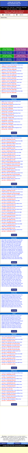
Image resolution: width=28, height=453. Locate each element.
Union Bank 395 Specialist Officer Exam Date (11, 242)
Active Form (6, 7)
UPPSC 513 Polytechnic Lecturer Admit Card (11, 279)
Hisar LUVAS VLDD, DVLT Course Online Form (11, 336)
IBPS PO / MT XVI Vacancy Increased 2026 (10, 245)
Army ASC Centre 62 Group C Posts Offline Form (11, 390)
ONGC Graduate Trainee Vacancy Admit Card (11, 284)
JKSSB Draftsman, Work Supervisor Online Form (12, 73)
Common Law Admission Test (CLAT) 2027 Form (11, 362)
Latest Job (12, 7)
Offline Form (18, 7)
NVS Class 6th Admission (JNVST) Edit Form (10, 350)
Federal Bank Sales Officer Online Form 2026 (11, 152)
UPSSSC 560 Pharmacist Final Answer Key (10, 300)
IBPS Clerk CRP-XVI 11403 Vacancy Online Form (12, 172)
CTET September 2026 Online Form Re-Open (11, 155)
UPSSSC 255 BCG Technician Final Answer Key (11, 302)
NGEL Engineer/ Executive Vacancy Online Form (12, 167)
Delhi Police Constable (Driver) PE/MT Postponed (12, 252)
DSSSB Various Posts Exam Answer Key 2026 (11, 305)
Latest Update (14, 63)
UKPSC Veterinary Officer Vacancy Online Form (11, 229)
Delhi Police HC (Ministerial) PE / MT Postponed (11, 250)
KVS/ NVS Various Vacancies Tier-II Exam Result (12, 320)
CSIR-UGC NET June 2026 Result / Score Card (11, 82)
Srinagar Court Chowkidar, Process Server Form (11, 79)
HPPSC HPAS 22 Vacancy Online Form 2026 (10, 226)
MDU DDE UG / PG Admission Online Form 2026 (11, 353)
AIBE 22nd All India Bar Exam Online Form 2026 (11, 339)
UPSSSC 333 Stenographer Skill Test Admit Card (11, 278)
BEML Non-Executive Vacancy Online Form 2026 (11, 91)
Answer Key (14, 8)
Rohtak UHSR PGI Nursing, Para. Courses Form (11, 359)
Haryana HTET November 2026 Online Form (11, 113)
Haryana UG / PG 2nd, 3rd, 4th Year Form (10, 348)
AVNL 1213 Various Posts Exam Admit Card (10, 268)
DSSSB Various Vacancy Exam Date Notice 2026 (11, 258)
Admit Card (9, 8)
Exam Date (24, 7)
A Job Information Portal (14, 5)
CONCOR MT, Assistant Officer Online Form (10, 121)
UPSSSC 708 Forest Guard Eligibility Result (10, 322)
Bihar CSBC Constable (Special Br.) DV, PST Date (12, 240)
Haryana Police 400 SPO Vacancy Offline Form (11, 387)
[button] (13, 7)
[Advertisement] (14, 33)
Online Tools (13, 11)
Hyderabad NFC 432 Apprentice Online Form (11, 218)
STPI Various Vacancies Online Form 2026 (10, 200)
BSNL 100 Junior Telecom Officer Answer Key (11, 70)
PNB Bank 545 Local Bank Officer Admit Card (11, 267)
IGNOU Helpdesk (8, 12)
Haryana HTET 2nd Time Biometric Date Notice (11, 248)
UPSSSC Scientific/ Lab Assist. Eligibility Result (11, 323)
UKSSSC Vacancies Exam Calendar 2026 (10, 255)
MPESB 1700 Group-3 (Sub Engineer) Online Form (12, 65)
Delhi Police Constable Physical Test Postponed (11, 249)
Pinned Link (6, 11)
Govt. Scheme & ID (20, 11)
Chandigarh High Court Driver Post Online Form (11, 206)
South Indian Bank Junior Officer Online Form (11, 175)
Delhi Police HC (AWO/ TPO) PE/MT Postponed (11, 253)
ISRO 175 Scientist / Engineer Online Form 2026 (11, 149)
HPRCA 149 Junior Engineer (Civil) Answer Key (11, 306)
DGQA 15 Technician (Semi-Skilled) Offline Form (12, 396)
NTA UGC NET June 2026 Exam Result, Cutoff (11, 318)
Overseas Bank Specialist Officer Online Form (11, 146)
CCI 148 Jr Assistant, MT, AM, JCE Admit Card (11, 280)
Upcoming (14, 99)
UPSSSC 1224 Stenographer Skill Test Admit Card (12, 276)
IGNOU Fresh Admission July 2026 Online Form (11, 342)
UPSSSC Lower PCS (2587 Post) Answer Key (10, 297)
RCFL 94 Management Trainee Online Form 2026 (12, 164)
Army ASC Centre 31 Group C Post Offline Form (11, 203)
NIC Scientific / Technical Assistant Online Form (12, 118)
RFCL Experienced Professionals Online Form (11, 215)
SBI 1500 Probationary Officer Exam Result (10, 319)
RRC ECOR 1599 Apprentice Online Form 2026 (11, 220)
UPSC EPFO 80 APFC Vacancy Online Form (10, 169)
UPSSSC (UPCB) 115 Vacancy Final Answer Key (11, 301)
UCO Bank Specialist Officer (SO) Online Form (11, 88)
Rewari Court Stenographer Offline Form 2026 (11, 212)
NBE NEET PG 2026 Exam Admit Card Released (11, 275)
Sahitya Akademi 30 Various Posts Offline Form (11, 384)
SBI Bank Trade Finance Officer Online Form (11, 143)
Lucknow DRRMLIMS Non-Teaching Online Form (12, 115)
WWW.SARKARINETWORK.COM (14, 3)
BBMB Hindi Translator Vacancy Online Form (11, 101)
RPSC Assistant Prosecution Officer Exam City (11, 274)
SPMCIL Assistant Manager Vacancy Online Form (12, 161)
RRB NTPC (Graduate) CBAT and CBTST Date (11, 244)
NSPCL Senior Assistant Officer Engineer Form (11, 127)
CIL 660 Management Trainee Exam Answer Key (12, 67)
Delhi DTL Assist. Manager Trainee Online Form (11, 124)
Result (20, 8)
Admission (14, 334)
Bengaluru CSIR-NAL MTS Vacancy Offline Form (11, 393)
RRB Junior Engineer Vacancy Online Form (10, 178)
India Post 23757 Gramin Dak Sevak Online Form (12, 110)
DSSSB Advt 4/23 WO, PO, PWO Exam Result (11, 326)
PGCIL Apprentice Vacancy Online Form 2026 (11, 158)
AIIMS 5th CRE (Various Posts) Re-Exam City (11, 282)
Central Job (14, 136)
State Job (14, 187)
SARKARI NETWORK (14, 2)
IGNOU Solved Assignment (17, 12)
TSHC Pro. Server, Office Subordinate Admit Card (12, 286)
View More (14, 96)
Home (2, 7)
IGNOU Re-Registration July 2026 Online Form (11, 345)
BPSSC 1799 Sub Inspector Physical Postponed (11, 241)
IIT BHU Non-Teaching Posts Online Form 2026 (11, 223)
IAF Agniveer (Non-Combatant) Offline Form (11, 399)
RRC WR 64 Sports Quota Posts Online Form (10, 104)
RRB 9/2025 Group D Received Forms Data (10, 254)
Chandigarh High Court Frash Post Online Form (11, 209)
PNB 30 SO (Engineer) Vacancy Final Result (10, 85)
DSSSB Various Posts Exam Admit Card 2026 (11, 270)
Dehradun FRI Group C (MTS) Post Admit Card (11, 272)
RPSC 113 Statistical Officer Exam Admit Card (11, 271)
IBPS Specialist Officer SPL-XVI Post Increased (11, 246)
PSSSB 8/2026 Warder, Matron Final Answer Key (11, 304)
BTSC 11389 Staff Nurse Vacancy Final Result (11, 324)
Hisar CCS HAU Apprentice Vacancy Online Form (12, 107)
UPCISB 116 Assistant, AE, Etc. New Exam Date (11, 257)
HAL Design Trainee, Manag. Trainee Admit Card (12, 283)
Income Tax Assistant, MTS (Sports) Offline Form (12, 76)
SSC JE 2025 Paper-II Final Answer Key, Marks (11, 298)
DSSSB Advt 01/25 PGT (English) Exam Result (11, 327)
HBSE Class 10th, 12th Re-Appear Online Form (11, 356)
